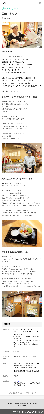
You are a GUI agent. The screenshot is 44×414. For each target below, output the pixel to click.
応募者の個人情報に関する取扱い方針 (26, 403)
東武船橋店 (17, 381)
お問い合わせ (22, 405)
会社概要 (9, 403)
